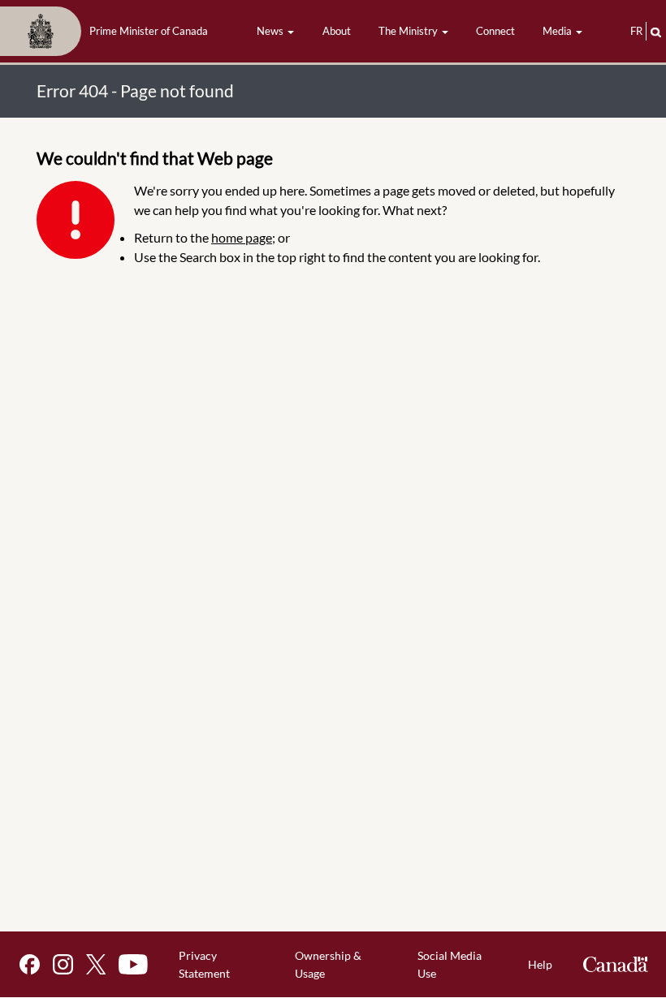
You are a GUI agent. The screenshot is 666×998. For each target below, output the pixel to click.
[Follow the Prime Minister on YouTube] (133, 964)
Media (558, 30)
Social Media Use (449, 964)
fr (636, 30)
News (271, 30)
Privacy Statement (204, 964)
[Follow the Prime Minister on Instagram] (63, 964)
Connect (495, 30)
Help (540, 964)
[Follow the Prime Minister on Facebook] (29, 964)
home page (241, 237)
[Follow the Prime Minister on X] (96, 964)
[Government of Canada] (615, 964)
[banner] (109, 31)
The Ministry (409, 30)
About (336, 30)
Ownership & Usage (328, 964)
